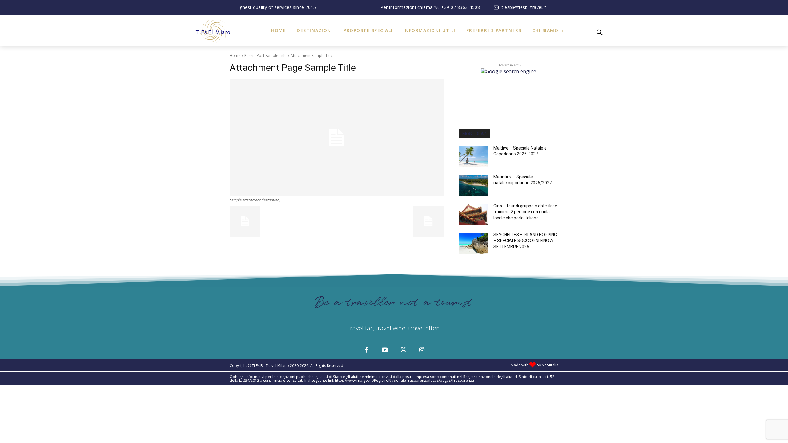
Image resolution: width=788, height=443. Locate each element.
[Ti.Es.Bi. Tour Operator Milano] (214, 31)
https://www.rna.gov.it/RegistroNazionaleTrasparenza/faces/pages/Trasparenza (404, 380)
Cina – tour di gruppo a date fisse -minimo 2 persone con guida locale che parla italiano (525, 211)
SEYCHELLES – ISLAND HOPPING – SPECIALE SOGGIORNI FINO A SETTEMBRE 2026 (525, 240)
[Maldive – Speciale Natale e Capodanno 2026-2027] (473, 156)
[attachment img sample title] (337, 137)
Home (235, 55)
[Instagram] (421, 350)
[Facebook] (366, 350)
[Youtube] (384, 350)
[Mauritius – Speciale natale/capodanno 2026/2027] (473, 185)
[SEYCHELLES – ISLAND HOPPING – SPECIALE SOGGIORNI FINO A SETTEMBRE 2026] (473, 243)
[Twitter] (403, 350)
